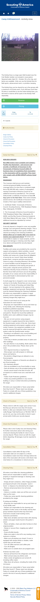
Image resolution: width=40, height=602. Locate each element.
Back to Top (31, 155)
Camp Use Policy (8, 137)
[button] (4, 47)
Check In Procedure (8, 139)
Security (12, 597)
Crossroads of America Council (20, 590)
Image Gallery (7, 134)
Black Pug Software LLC (28, 588)
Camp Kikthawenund (11, 19)
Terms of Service (15, 595)
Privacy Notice (26, 595)
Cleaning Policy (7, 145)
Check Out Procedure (9, 141)
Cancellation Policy (8, 143)
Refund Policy (20, 597)
